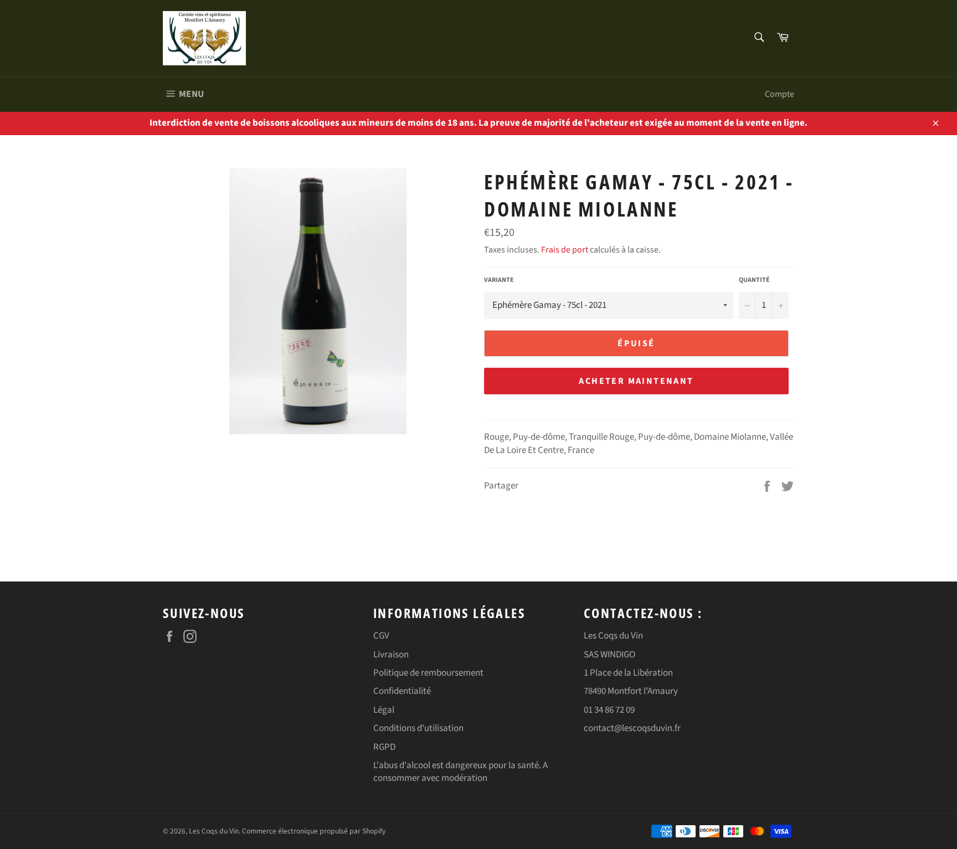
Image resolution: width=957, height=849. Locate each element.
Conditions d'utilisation (418, 728)
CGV (381, 635)
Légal (383, 710)
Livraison (391, 654)
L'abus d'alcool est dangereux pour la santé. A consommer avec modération (460, 772)
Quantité (754, 280)
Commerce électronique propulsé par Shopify (313, 831)
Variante (499, 280)
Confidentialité (402, 691)
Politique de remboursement (428, 673)
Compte (779, 94)
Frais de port (564, 250)
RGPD (384, 747)
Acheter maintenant (636, 381)
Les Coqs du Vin (214, 831)
